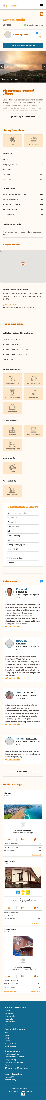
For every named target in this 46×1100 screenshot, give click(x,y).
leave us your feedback (15, 1062)
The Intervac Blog (12, 1054)
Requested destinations (11, 991)
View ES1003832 (36, 991)
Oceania (8, 1041)
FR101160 (21, 643)
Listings (8, 1010)
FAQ (6, 1024)
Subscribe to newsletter (14, 1057)
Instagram (24, 1068)
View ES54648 (36, 854)
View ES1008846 (36, 923)
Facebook (12, 1068)
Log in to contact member (23, 45)
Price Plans (9, 1013)
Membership (10, 1022)
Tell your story (10, 1059)
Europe (8, 1038)
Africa (7, 1035)
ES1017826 (21, 592)
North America (10, 1043)
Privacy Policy (10, 1080)
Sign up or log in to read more (22, 117)
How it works (10, 1016)
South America (10, 1046)
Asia (6, 1032)
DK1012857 (31, 738)
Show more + (23, 771)
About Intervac (10, 1019)
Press (7, 1065)
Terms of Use (10, 1077)
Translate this (10, 305)
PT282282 (29, 692)
